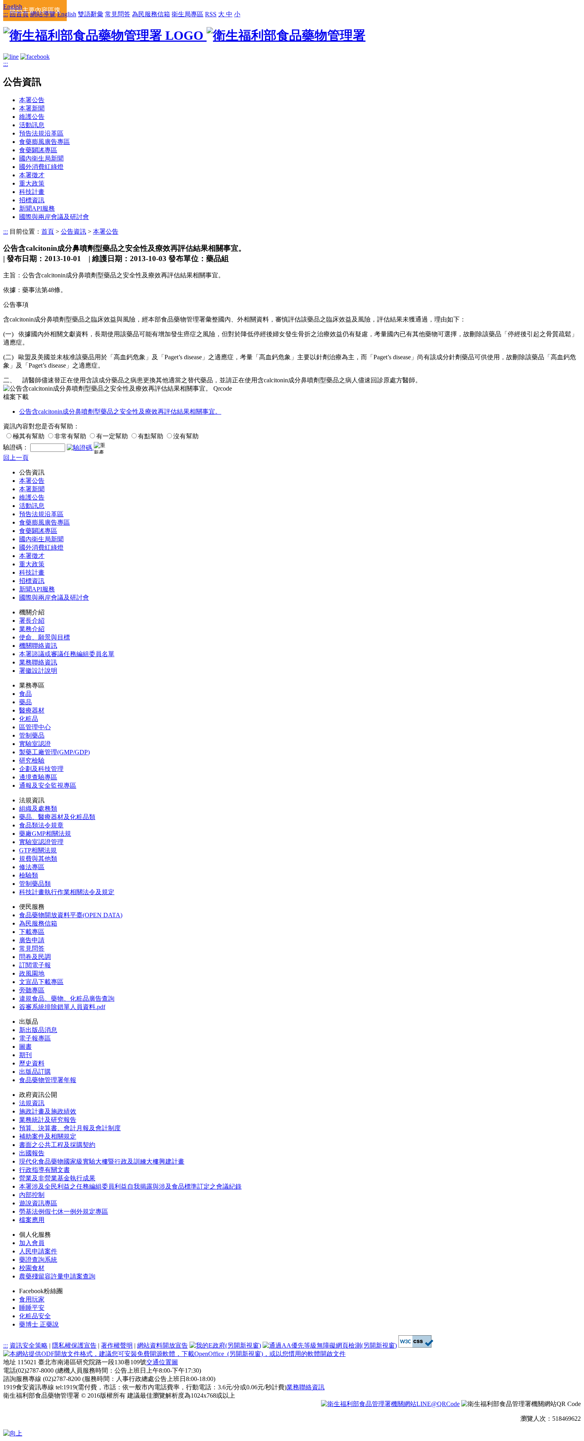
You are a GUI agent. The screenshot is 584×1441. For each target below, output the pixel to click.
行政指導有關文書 (44, 1169)
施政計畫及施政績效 (47, 1111)
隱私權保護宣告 (74, 1345)
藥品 (25, 702)
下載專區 (31, 931)
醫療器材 (31, 710)
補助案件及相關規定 (47, 1136)
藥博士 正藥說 (39, 1324)
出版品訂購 (35, 1071)
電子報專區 (35, 1038)
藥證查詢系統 (38, 1259)
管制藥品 (31, 735)
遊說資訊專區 (38, 1203)
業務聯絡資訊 (38, 662)
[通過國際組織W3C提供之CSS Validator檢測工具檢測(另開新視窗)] (415, 1345)
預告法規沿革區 (41, 133)
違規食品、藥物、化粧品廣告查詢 (66, 998)
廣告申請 (31, 940)
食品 (25, 693)
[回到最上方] (12, 1433)
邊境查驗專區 (38, 777)
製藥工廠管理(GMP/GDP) (54, 752)
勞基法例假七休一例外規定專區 (63, 1211)
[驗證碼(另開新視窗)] (80, 447)
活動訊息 (31, 125)
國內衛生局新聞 (41, 158)
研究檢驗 (31, 760)
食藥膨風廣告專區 (44, 141)
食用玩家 (31, 1299)
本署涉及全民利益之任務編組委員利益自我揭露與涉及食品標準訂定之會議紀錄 (130, 1186)
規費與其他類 (38, 858)
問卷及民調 (35, 956)
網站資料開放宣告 (162, 1345)
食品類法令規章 (41, 825)
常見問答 (117, 14)
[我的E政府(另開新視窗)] (225, 1345)
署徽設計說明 (38, 670)
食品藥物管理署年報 (47, 1080)
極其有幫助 (28, 436)
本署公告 (31, 100)
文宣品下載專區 (41, 981)
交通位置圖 (162, 1362)
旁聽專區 (31, 990)
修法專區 (31, 867)
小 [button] (237, 14)
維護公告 (31, 116)
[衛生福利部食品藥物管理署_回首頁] (184, 35)
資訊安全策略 (29, 1345)
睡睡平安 (31, 1307)
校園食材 (31, 1268)
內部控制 (31, 1194)
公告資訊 (73, 231)
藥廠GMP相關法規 (45, 833)
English (12, 6)
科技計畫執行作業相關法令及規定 (66, 892)
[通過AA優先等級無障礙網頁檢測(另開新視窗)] (330, 1345)
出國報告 (31, 1153)
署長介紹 (31, 620)
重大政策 (31, 183)
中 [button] (229, 14)
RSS (211, 14)
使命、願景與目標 (44, 637)
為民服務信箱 (151, 14)
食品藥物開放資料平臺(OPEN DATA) (70, 915)
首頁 (47, 231)
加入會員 (31, 1243)
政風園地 (31, 973)
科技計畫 (31, 191)
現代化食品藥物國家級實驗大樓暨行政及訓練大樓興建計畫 (101, 1161)
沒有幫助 (186, 436)
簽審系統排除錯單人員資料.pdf (62, 1006)
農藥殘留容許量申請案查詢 (57, 1276)
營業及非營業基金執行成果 (57, 1178)
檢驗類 (28, 875)
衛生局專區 (187, 14)
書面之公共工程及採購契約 (57, 1144)
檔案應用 (31, 1219)
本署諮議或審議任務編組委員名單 (66, 654)
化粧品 (28, 718)
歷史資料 (31, 1063)
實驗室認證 (35, 743)
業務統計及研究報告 (47, 1119)
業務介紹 (31, 629)
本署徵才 (31, 175)
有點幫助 (150, 436)
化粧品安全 (35, 1316)
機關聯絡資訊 (38, 645)
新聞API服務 (37, 208)
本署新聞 (31, 108)
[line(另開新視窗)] (11, 56)
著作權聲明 (117, 1345)
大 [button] (222, 14)
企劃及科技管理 (41, 768)
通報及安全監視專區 (47, 785)
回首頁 (19, 14)
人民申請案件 (38, 1251)
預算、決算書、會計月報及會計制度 (70, 1128)
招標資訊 (31, 200)
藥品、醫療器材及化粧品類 (57, 816)
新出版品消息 (38, 1030)
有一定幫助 (112, 436)
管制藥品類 (35, 883)
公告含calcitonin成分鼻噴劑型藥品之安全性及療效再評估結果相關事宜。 (120, 411)
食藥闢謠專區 (38, 150)
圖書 (25, 1046)
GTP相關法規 (38, 850)
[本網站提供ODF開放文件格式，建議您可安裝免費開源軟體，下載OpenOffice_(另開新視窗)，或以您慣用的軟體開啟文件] (174, 1353)
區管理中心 (35, 727)
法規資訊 (31, 1103)
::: (5, 14)
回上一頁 (16, 457)
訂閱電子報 (35, 965)
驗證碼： (16, 447)
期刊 (25, 1055)
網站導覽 (43, 14)
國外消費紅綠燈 (41, 166)
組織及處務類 (38, 808)
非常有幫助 (70, 436)
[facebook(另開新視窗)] (35, 56)
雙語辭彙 (90, 14)
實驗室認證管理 (41, 842)
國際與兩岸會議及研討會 (54, 216)
